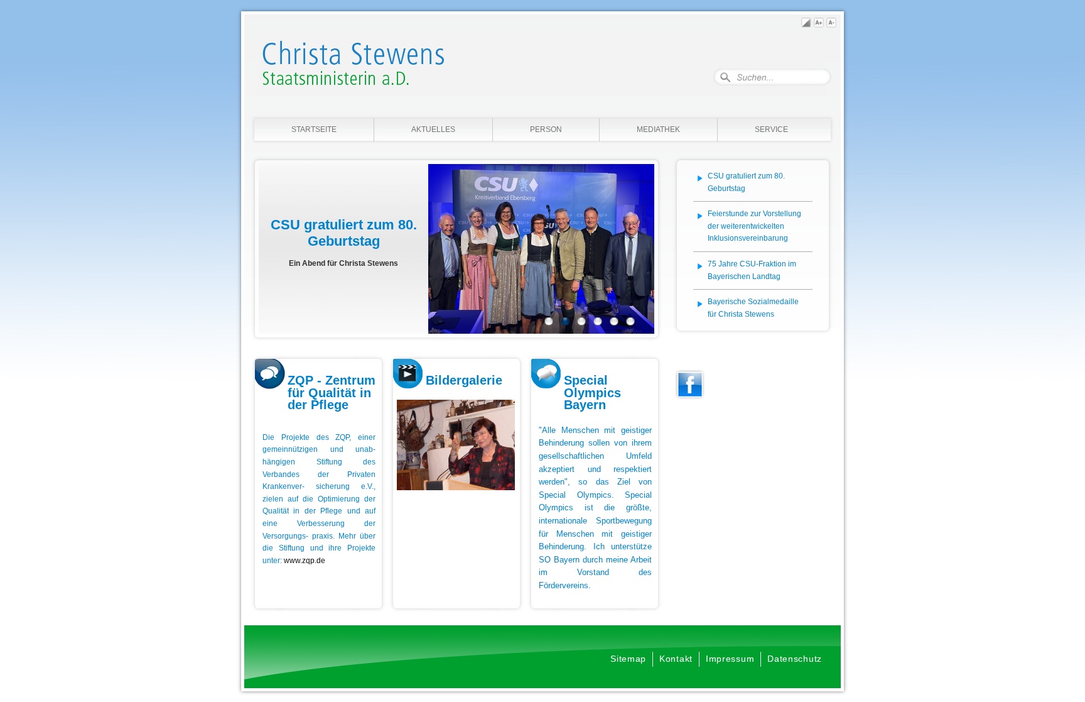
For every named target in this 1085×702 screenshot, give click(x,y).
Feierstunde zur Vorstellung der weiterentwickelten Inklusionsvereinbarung (754, 226)
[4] (598, 323)
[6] (630, 323)
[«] (273, 249)
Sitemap (628, 659)
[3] (581, 323)
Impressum (730, 659)
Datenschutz (794, 659)
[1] (549, 323)
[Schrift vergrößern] (819, 24)
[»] (640, 249)
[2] (565, 323)
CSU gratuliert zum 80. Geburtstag (746, 182)
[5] (614, 323)
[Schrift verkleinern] (831, 24)
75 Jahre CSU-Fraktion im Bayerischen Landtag (752, 270)
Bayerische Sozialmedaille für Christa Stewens (753, 308)
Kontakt (676, 659)
